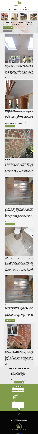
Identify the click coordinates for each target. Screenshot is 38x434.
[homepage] (19, 2)
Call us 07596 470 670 (19, 5)
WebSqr (20, 433)
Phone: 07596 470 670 (19, 419)
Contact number (21, 390)
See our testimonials (7, 30)
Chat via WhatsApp (7, 27)
